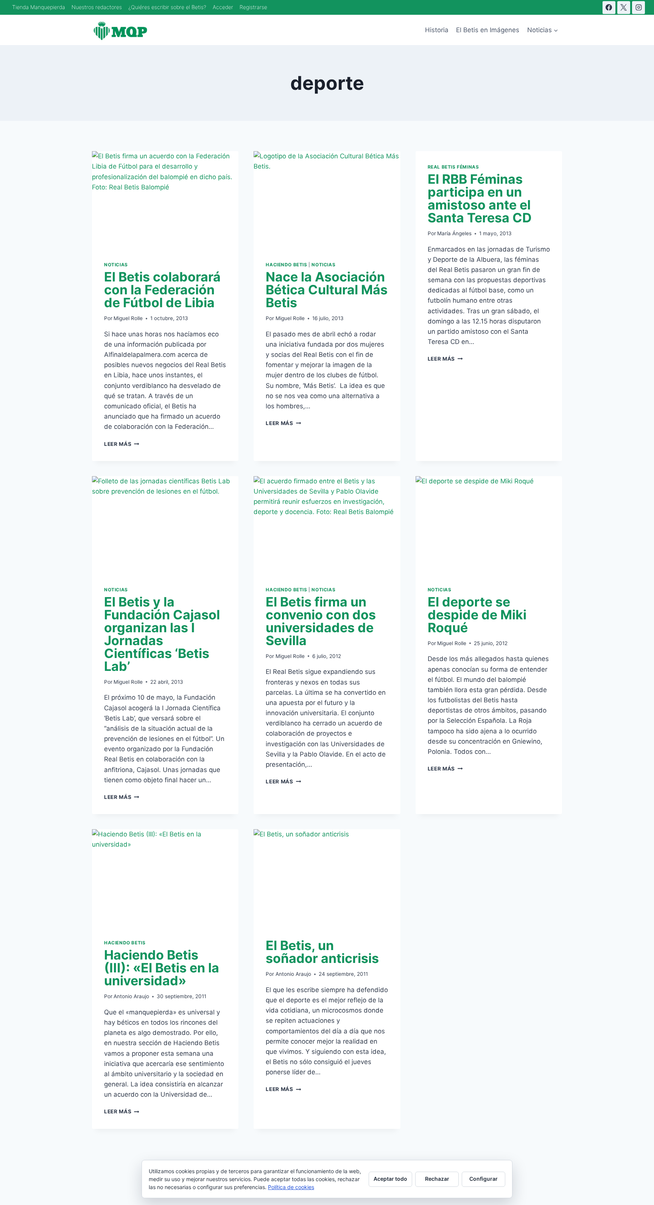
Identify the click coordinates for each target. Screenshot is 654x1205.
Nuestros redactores (97, 7)
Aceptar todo (390, 1178)
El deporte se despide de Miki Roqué (477, 614)
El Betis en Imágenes (487, 30)
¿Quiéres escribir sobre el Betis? (167, 7)
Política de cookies (291, 1187)
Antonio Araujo (131, 996)
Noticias (116, 264)
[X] (623, 7)
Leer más (121, 444)
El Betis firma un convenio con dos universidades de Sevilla (321, 621)
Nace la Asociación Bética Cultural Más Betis (327, 289)
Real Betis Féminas (453, 167)
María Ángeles (454, 233)
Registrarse (253, 7)
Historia (436, 30)
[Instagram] (638, 7)
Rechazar (437, 1178)
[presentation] (165, 200)
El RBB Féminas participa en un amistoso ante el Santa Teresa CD (480, 198)
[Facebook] (609, 7)
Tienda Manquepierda (38, 7)
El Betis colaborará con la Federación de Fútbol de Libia (162, 289)
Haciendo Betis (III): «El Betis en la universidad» (161, 967)
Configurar (483, 1178)
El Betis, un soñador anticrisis (322, 952)
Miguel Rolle (128, 318)
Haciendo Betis (286, 264)
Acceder (223, 7)
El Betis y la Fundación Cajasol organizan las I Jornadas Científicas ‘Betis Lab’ (162, 634)
